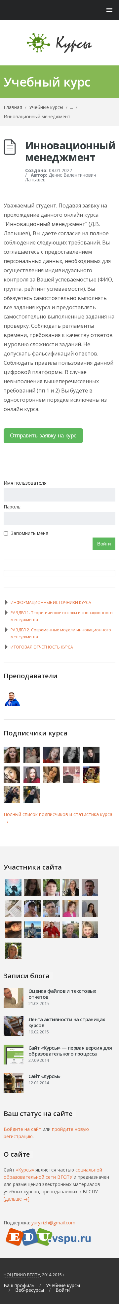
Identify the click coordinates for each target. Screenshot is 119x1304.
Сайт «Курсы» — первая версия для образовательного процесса (70, 1051)
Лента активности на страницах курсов (66, 1022)
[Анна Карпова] (72, 781)
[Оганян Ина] (32, 761)
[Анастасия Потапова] (32, 801)
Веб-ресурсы (29, 1290)
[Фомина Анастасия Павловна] (72, 761)
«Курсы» (25, 1170)
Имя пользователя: (26, 483)
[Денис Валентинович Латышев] (12, 704)
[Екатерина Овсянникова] (12, 761)
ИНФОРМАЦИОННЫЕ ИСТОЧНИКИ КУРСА (51, 602)
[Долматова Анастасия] (12, 781)
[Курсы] (59, 43)
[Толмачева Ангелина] (52, 781)
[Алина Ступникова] (91, 781)
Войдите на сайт (22, 1129)
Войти (104, 543)
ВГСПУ (33, 1275)
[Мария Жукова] (52, 761)
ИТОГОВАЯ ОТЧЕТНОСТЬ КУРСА (42, 647)
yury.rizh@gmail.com (53, 1222)
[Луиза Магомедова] (12, 801)
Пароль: (12, 506)
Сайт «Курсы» (44, 1076)
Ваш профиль (19, 1285)
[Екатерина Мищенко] (32, 781)
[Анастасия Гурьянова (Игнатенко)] (91, 761)
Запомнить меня (29, 533)
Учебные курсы (46, 107)
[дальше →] (16, 1199)
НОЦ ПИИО (15, 1275)
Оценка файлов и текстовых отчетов (62, 994)
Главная (13, 107)
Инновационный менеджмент (37, 116)
